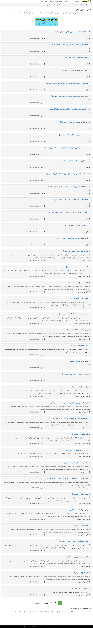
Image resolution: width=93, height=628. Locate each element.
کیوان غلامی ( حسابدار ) (80, 434)
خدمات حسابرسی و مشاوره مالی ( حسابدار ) (73, 135)
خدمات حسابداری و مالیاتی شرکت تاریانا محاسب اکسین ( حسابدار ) (66, 148)
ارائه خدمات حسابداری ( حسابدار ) (76, 225)
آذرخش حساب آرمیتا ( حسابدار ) (77, 267)
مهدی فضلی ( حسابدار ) (80, 494)
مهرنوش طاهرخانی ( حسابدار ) (78, 361)
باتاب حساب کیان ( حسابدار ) (78, 387)
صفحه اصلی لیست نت (86, 5)
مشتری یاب (59, 2)
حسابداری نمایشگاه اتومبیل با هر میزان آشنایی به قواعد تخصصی (67, 478)
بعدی (46, 603)
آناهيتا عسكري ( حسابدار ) (79, 298)
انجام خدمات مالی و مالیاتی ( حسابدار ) (75, 70)
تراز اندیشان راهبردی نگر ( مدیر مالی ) (75, 251)
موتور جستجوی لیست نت (39, 627)
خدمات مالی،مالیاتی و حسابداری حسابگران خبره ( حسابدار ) (68, 44)
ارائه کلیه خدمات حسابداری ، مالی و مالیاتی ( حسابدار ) (70, 31)
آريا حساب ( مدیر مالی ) (80, 525)
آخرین (37, 603)
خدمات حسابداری (61, 5)
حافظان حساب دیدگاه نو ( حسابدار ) (76, 463)
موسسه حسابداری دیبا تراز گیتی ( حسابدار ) (73, 314)
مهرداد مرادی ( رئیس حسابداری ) (77, 450)
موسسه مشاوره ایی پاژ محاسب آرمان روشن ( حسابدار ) (70, 418)
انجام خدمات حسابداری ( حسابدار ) (76, 57)
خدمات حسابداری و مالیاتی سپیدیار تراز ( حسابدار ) (71, 199)
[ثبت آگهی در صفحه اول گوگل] (46, 22)
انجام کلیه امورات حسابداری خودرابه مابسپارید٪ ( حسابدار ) (68, 212)
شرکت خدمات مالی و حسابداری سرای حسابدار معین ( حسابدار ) (67, 174)
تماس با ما (44, 2)
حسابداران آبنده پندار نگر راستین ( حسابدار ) (73, 541)
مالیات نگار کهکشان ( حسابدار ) (78, 282)
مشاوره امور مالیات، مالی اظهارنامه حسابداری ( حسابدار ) (69, 96)
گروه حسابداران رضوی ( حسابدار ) (77, 557)
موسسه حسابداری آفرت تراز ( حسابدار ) (75, 374)
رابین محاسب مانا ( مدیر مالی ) (77, 330)
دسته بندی (67, 2)
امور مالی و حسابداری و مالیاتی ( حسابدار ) (74, 122)
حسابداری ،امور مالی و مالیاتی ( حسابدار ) (74, 161)
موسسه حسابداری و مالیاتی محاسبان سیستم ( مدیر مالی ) (69, 403)
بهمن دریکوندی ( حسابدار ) (79, 510)
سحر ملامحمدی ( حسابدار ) (79, 345)
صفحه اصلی (76, 2)
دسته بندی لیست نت (72, 5)
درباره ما (52, 2)
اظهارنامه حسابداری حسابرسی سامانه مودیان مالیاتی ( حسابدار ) (67, 186)
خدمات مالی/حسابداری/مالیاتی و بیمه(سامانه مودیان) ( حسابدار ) (66, 83)
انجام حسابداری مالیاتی (49, 5)
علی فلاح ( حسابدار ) (81, 572)
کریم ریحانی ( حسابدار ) (80, 588)
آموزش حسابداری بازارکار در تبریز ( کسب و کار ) (72, 238)
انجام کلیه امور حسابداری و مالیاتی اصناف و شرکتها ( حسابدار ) (67, 109)
